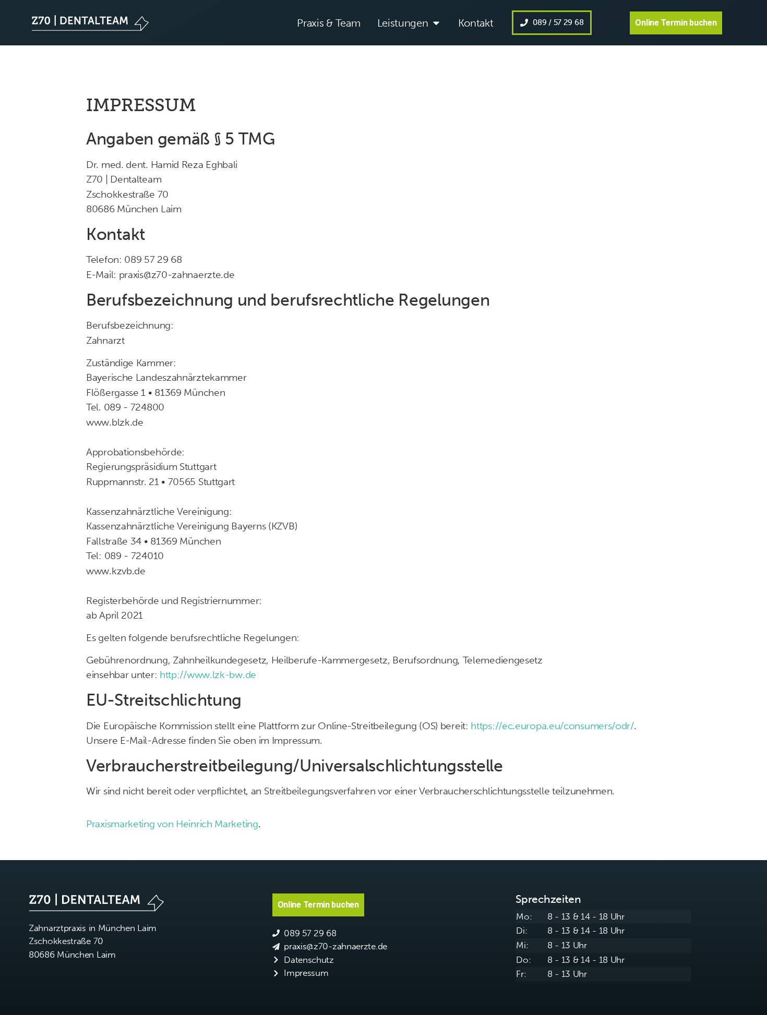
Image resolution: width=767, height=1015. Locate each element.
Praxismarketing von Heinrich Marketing (172, 824)
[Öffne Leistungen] (436, 23)
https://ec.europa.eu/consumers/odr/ (552, 726)
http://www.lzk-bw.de (208, 675)
